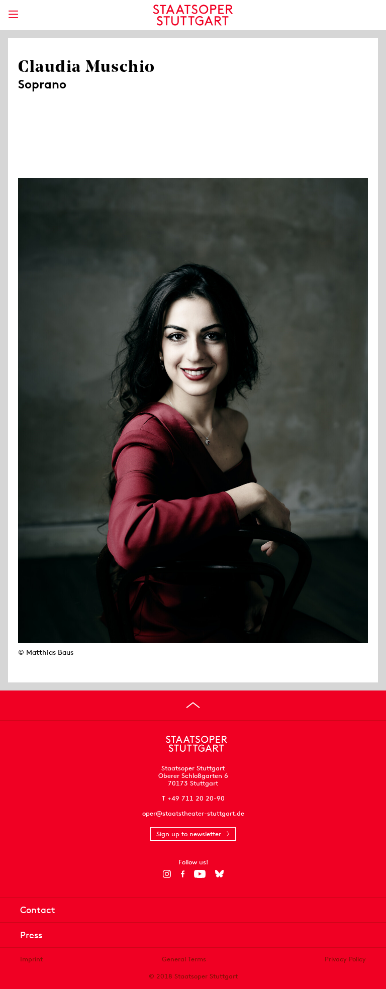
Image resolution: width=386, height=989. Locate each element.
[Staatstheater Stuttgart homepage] (193, 15)
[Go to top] (193, 705)
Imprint (31, 959)
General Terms (184, 959)
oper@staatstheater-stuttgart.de (193, 813)
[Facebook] (182, 874)
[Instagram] (167, 874)
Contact (37, 910)
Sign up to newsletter (188, 834)
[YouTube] (200, 874)
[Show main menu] (13, 14)
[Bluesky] (219, 874)
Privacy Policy (345, 959)
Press (31, 935)
